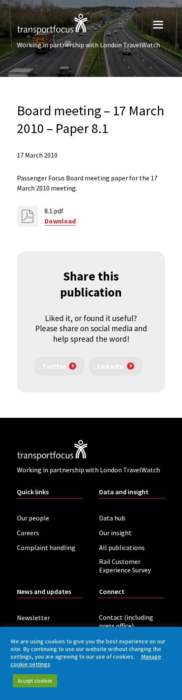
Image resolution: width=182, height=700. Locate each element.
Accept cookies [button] (35, 680)
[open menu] (158, 24)
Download (60, 221)
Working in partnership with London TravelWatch (88, 45)
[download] (27, 216)
